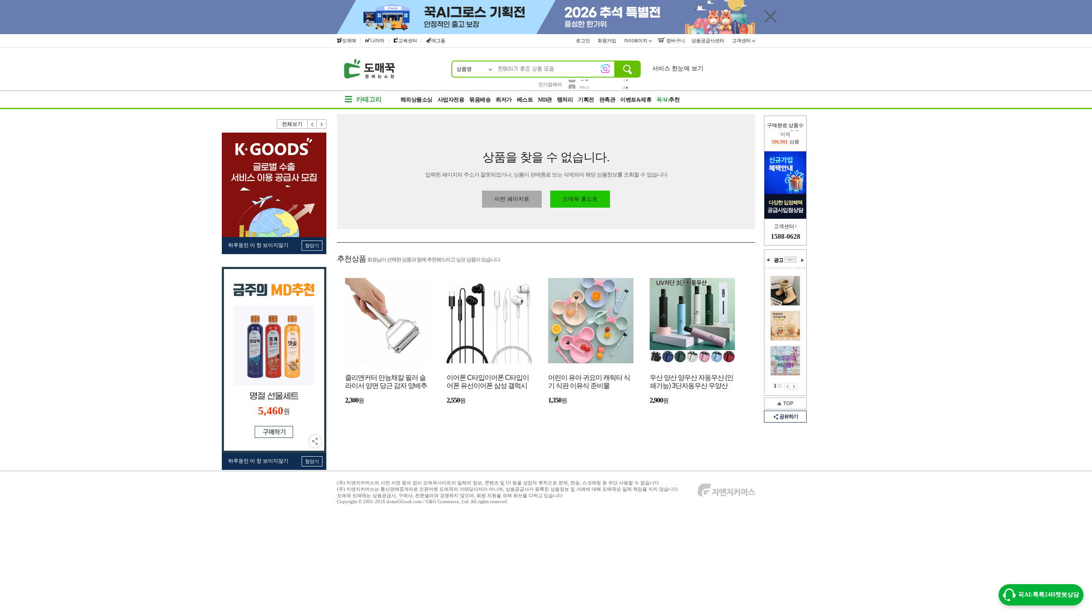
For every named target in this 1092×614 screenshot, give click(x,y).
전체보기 (292, 124)
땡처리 (565, 99)
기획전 (586, 99)
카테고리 (369, 99)
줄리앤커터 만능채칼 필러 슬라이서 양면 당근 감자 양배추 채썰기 (386, 382)
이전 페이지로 (511, 199)
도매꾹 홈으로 (580, 199)
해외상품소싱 (417, 99)
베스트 (525, 99)
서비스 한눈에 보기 (677, 68)
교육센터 (407, 40)
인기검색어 (550, 84)
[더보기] (790, 260)
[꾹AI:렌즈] (605, 68)
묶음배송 (480, 99)
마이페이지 (636, 40)
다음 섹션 (802, 260)
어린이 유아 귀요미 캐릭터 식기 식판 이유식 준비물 (589, 381)
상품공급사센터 (708, 40)
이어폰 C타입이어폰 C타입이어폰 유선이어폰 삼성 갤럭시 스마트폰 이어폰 (488, 382)
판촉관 (607, 99)
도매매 (349, 40)
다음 (321, 124)
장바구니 (675, 40)
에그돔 (438, 40)
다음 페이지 (794, 386)
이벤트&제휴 (635, 99)
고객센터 (742, 40)
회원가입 (608, 40)
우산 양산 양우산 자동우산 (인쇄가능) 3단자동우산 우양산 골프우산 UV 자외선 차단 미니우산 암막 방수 (692, 382)
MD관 (545, 99)
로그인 (583, 40)
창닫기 (312, 245)
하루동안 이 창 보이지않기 (258, 245)
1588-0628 (785, 236)
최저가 (504, 99)
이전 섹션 (768, 260)
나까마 (377, 40)
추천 (668, 99)
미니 (584, 84)
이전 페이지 (787, 386)
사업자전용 (451, 99)
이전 (312, 124)
